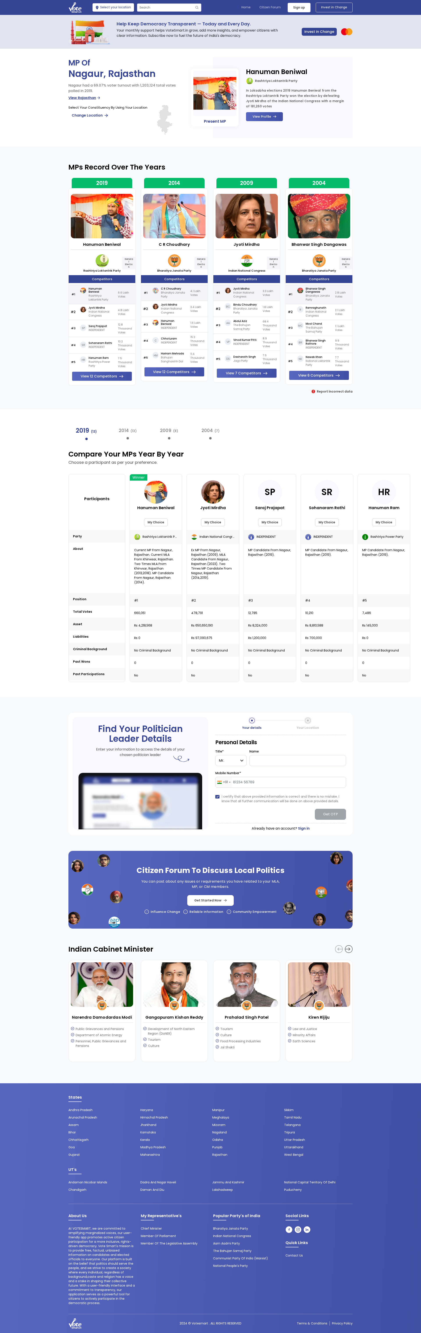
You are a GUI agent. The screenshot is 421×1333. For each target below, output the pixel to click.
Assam (73, 1125)
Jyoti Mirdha (97, 307)
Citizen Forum (270, 7)
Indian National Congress (246, 271)
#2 (193, 600)
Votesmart (200, 1323)
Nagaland (219, 1132)
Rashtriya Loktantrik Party (276, 81)
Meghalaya (220, 1117)
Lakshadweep (222, 1190)
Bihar (72, 1132)
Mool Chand (314, 323)
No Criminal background (152, 650)
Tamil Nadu (292, 1117)
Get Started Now (207, 900)
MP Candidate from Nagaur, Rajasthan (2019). (269, 552)
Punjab (217, 1147)
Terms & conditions (312, 1323)
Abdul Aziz (240, 321)
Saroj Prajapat (98, 326)
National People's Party (230, 1266)
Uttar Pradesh (294, 1140)
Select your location (115, 7)
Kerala (145, 1140)
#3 (250, 600)
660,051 (139, 613)
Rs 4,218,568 (143, 625)
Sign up (299, 7)
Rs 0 (137, 638)
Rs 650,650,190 (202, 625)
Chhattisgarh (78, 1140)
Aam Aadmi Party (226, 1243)
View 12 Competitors (99, 376)
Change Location (87, 115)
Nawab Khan (314, 357)
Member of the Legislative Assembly (169, 1243)
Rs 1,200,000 (257, 638)
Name (254, 751)
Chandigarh (77, 1190)
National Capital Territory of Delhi (309, 1182)
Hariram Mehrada (172, 353)
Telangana (292, 1125)
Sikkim (289, 1110)
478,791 (197, 613)
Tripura (289, 1132)
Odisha (217, 1140)
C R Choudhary (174, 244)
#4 (307, 600)
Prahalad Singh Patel (247, 1017)
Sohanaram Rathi (100, 343)
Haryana (146, 1110)
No (136, 675)
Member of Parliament (158, 1236)
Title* (219, 751)
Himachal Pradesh (154, 1117)
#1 (136, 600)
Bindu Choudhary (245, 304)
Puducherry (293, 1190)
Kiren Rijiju (319, 1017)
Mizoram (218, 1125)
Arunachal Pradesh (82, 1117)
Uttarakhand (293, 1147)
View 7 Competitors (243, 373)
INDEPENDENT (266, 537)
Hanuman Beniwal (276, 71)
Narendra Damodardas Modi (102, 1017)
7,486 (366, 613)
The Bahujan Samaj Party (232, 1251)
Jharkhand (148, 1125)
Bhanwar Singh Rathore (316, 342)
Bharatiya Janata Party (174, 271)
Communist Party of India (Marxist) (240, 1258)
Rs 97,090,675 (201, 638)
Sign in (304, 828)
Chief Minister (151, 1228)
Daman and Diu (152, 1190)
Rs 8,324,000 (257, 625)
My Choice (156, 522)
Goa (71, 1147)
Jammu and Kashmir (228, 1182)
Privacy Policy (342, 1323)
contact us (294, 1255)
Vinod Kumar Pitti (245, 340)
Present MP (215, 121)
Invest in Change (334, 7)
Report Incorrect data (335, 391)
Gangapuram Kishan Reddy (174, 1017)
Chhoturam (169, 338)
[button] (349, 949)
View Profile (262, 116)
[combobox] (224, 782)
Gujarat (74, 1154)
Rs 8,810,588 (314, 625)
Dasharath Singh (244, 356)
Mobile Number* (228, 773)
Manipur (218, 1110)
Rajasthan (219, 1154)
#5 (364, 600)
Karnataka (148, 1132)
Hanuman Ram (99, 357)
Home (246, 7)
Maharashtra (150, 1154)
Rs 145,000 (370, 625)
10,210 (309, 613)
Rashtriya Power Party (386, 537)
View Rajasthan (82, 97)
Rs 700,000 (313, 638)
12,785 (252, 613)
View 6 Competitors (316, 375)
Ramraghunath (316, 307)
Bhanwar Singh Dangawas (319, 244)
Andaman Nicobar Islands (87, 1182)
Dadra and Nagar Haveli (158, 1182)
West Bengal (293, 1154)
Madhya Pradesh (153, 1147)
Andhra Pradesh (80, 1110)
